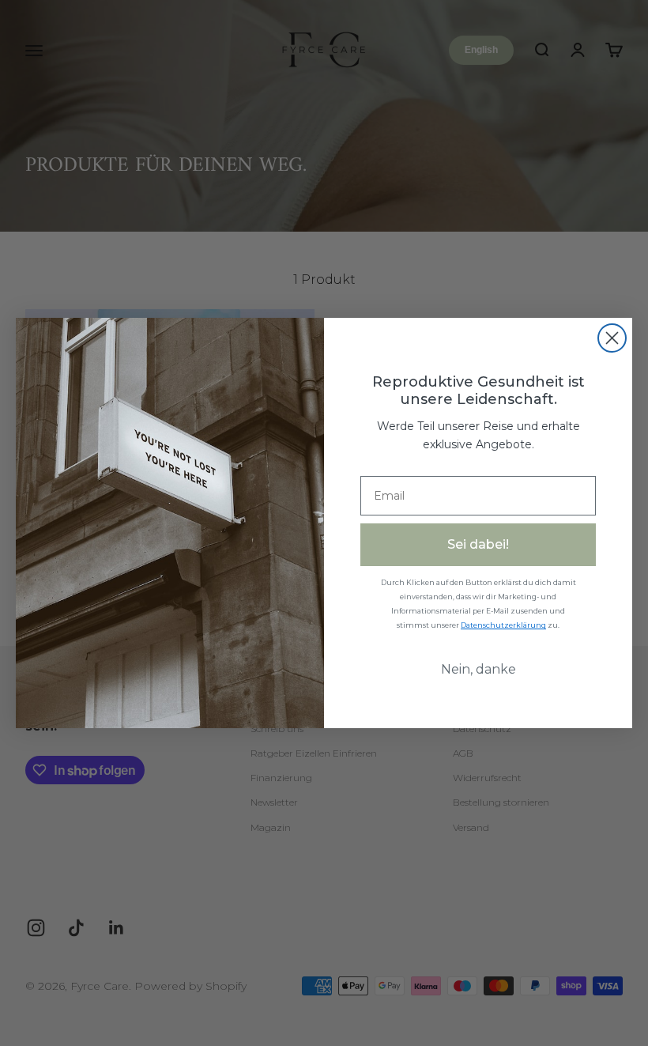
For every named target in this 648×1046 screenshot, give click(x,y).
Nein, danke (478, 669)
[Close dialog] (612, 338)
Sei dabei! (478, 544)
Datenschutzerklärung (503, 625)
